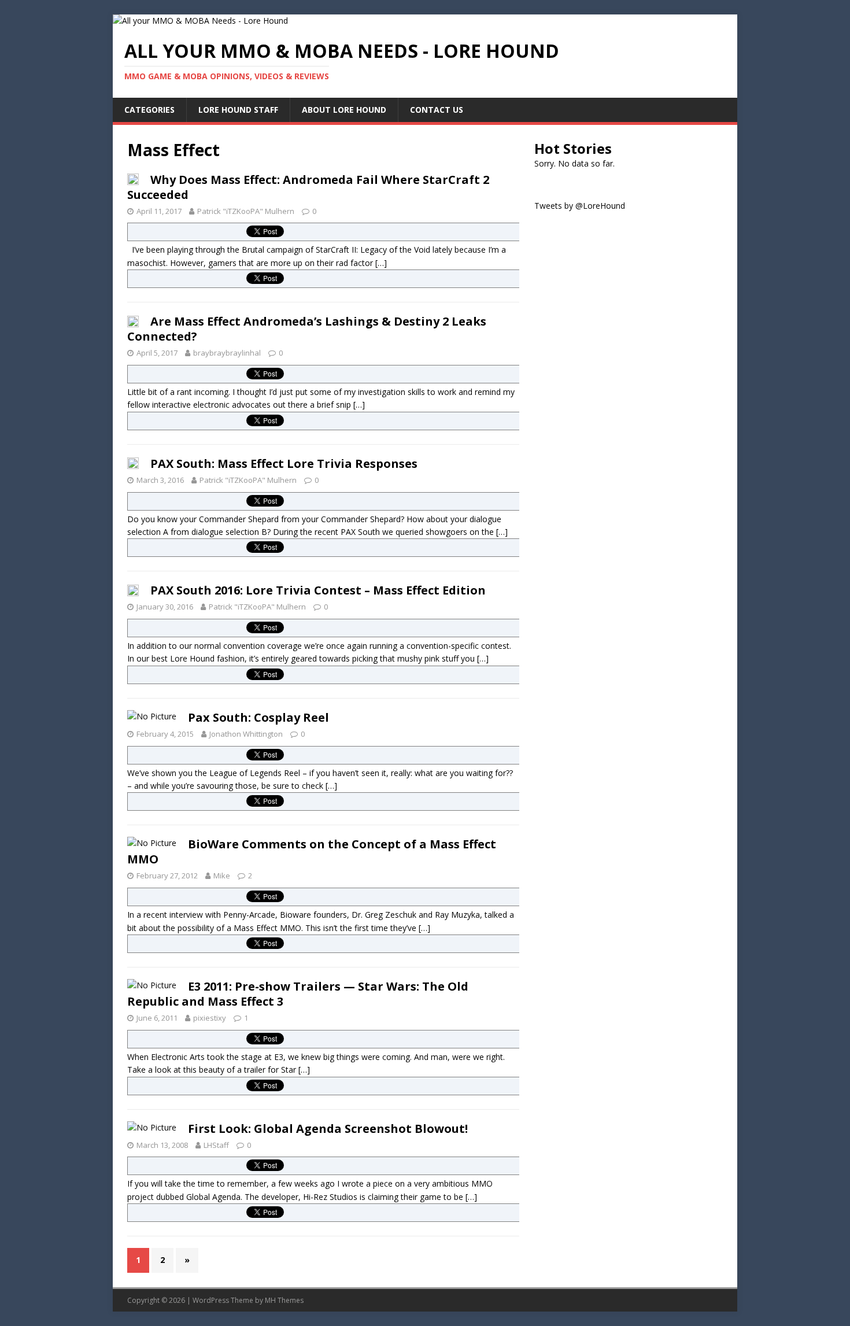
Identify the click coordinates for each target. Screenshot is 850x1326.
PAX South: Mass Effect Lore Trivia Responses (283, 463)
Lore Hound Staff (238, 109)
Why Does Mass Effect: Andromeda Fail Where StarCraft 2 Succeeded (308, 187)
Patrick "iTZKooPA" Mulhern (245, 211)
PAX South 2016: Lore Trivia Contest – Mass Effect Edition (318, 590)
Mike (221, 875)
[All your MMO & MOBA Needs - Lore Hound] (200, 20)
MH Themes (284, 1300)
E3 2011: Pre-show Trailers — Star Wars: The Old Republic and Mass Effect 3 (297, 993)
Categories (149, 109)
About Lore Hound (344, 109)
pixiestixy (209, 1018)
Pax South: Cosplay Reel (258, 717)
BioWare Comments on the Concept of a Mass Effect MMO (311, 851)
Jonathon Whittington (246, 734)
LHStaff (216, 1145)
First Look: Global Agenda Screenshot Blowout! (328, 1128)
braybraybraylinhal (227, 353)
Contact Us (436, 109)
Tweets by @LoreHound (579, 205)
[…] (381, 262)
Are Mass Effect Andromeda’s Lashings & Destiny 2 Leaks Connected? (306, 328)
